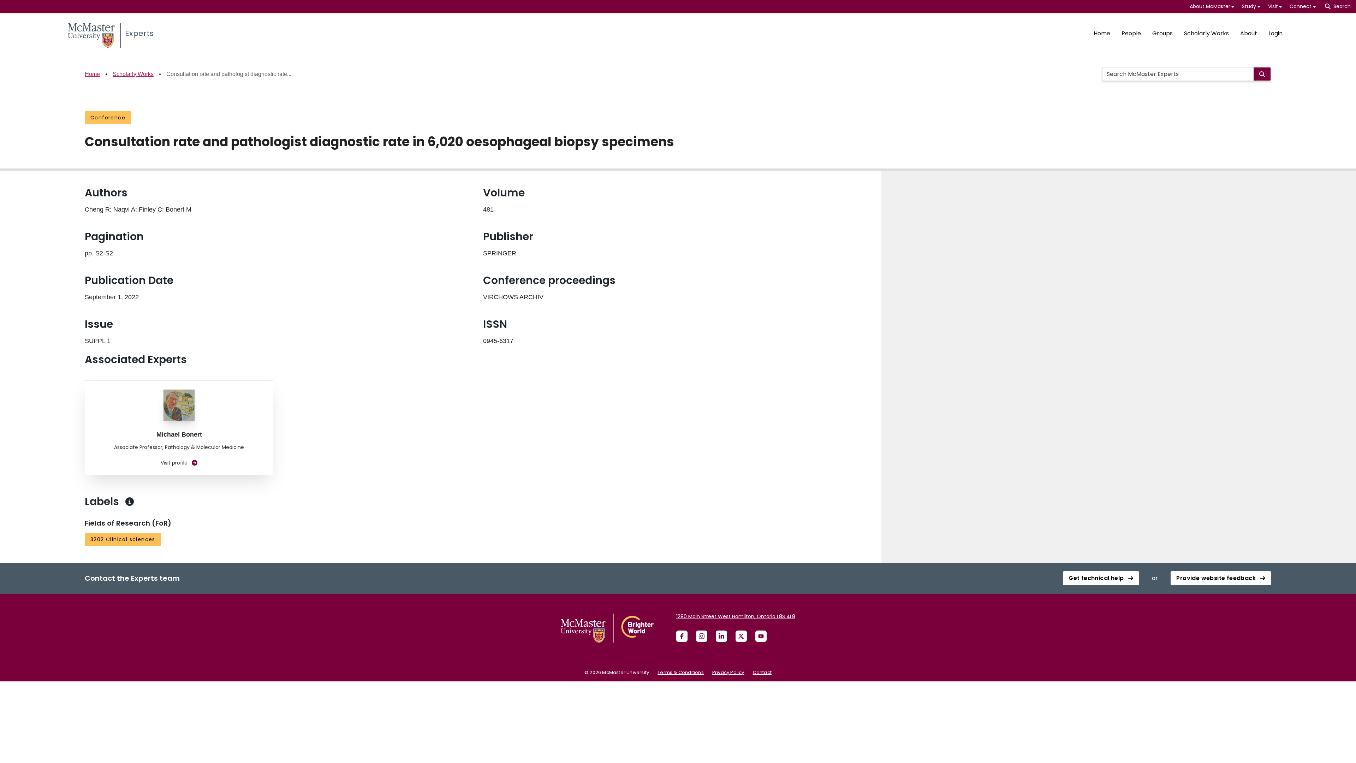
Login (1275, 33)
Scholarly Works (1206, 33)
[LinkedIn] (721, 636)
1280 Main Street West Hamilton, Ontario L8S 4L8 (735, 616)
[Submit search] (1262, 74)
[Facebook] (682, 636)
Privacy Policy (728, 672)
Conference (107, 117)
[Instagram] (701, 636)
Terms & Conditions (681, 672)
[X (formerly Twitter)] (741, 636)
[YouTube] (761, 636)
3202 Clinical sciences (122, 539)
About (1248, 33)
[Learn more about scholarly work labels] (129, 501)
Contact (762, 672)
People (1131, 33)
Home (1102, 33)
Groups (1162, 33)
